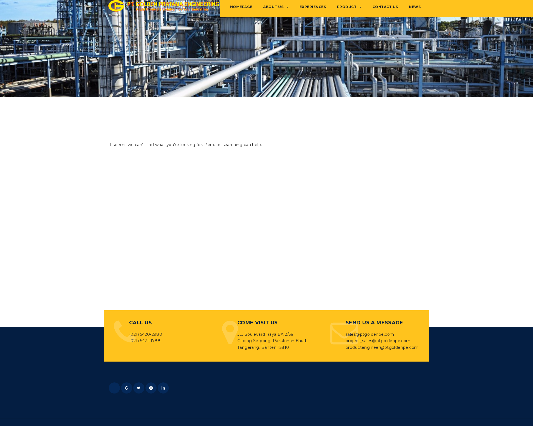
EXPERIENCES (313, 7)
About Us (273, 7)
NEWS (415, 7)
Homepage (241, 7)
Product (347, 7)
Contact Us (385, 7)
